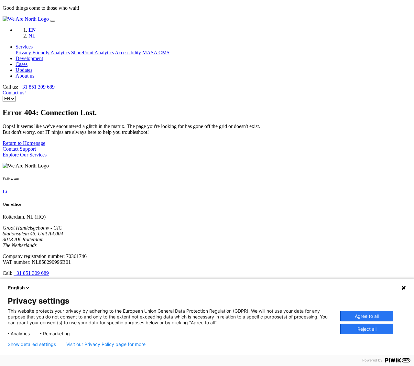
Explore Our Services (25, 154)
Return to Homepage (24, 143)
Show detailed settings (32, 344)
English (16, 287)
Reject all (366, 329)
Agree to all (367, 316)
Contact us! (14, 92)
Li (5, 191)
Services (24, 46)
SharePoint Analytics (92, 52)
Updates (24, 70)
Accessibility (128, 52)
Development (29, 58)
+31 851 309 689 (37, 87)
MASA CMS (155, 52)
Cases (21, 64)
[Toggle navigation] (52, 21)
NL (32, 35)
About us (25, 76)
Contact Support (19, 149)
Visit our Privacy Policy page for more (106, 344)
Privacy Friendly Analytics (43, 52)
